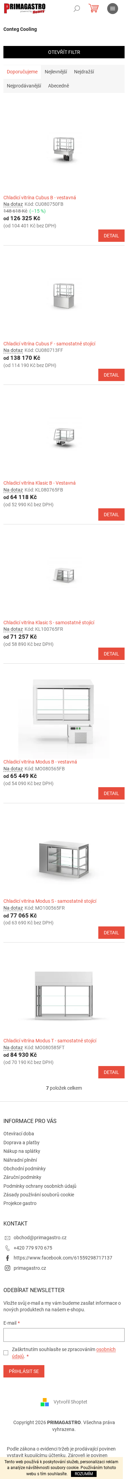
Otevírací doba (18, 1133)
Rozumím (84, 1473)
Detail (111, 235)
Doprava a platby (21, 1142)
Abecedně (58, 85)
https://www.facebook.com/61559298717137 (63, 1258)
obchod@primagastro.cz (40, 1237)
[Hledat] (77, 8)
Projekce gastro (20, 1203)
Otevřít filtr (64, 52)
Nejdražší (84, 71)
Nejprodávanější (24, 85)
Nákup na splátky (21, 1151)
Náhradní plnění (20, 1160)
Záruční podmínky (22, 1177)
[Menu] (112, 8)
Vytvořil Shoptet (70, 1402)
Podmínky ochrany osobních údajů (39, 1186)
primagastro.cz (30, 1268)
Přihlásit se (24, 1371)
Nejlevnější (56, 71)
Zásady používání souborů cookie (38, 1194)
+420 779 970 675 (33, 1248)
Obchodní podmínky (24, 1168)
